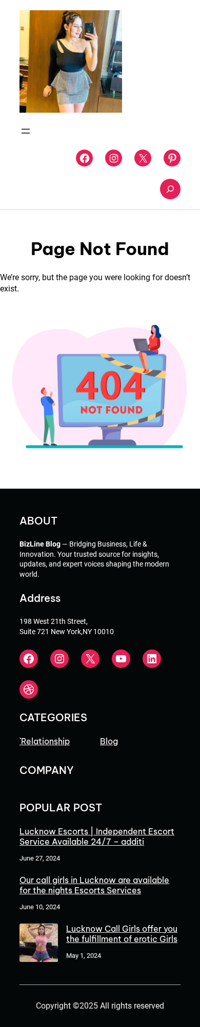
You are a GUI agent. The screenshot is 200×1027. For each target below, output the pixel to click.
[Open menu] (25, 131)
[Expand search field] (170, 189)
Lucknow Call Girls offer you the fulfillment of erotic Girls (121, 934)
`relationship (44, 741)
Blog (109, 741)
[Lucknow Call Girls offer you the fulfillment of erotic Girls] (38, 944)
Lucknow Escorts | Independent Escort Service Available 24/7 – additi (96, 836)
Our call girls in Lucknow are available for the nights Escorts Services (94, 885)
